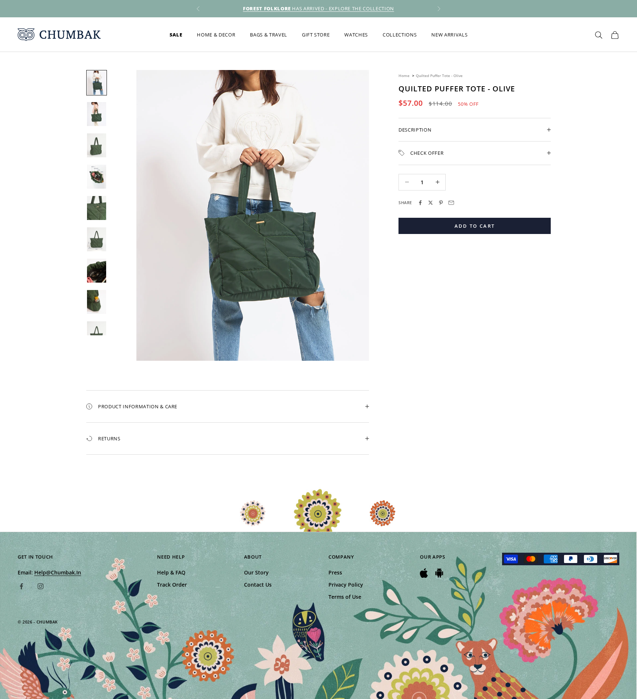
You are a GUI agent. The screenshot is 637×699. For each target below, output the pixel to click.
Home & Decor (216, 34)
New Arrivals (449, 34)
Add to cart (475, 225)
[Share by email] (451, 203)
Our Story (256, 572)
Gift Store (316, 34)
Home (404, 75)
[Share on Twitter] (431, 203)
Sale (176, 34)
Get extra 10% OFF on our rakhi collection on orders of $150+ (318, 8)
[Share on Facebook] (420, 203)
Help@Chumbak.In (57, 572)
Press (335, 572)
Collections (400, 34)
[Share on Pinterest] (441, 203)
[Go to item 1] (96, 82)
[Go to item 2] (96, 114)
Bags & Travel (268, 34)
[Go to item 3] (96, 145)
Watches (356, 34)
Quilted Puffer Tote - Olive (439, 75)
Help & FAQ (171, 572)
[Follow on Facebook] (21, 586)
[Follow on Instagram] (40, 586)
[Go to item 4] (96, 176)
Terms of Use (344, 596)
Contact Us (258, 584)
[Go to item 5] (96, 208)
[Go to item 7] (96, 270)
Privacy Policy (345, 584)
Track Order (172, 584)
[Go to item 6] (96, 239)
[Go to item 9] (96, 333)
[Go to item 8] (96, 302)
